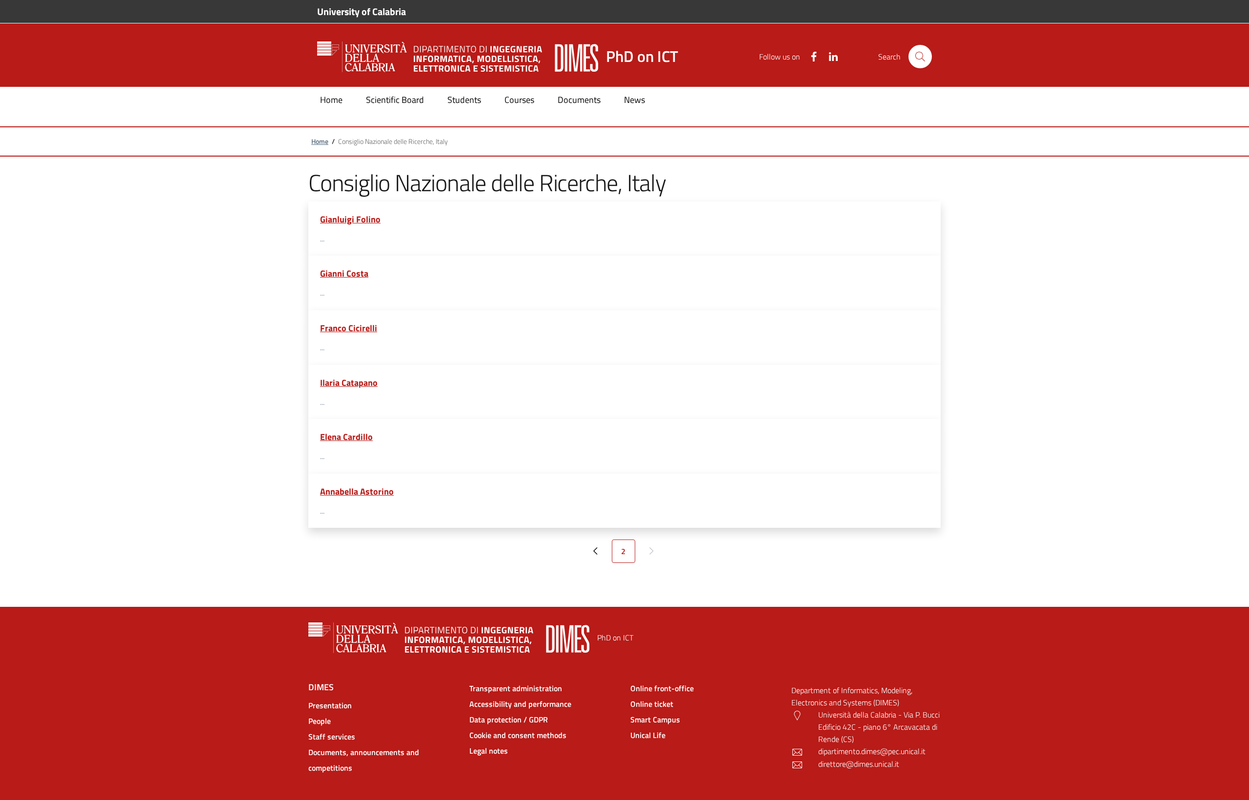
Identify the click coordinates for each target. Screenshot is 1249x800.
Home (319, 141)
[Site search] (920, 56)
